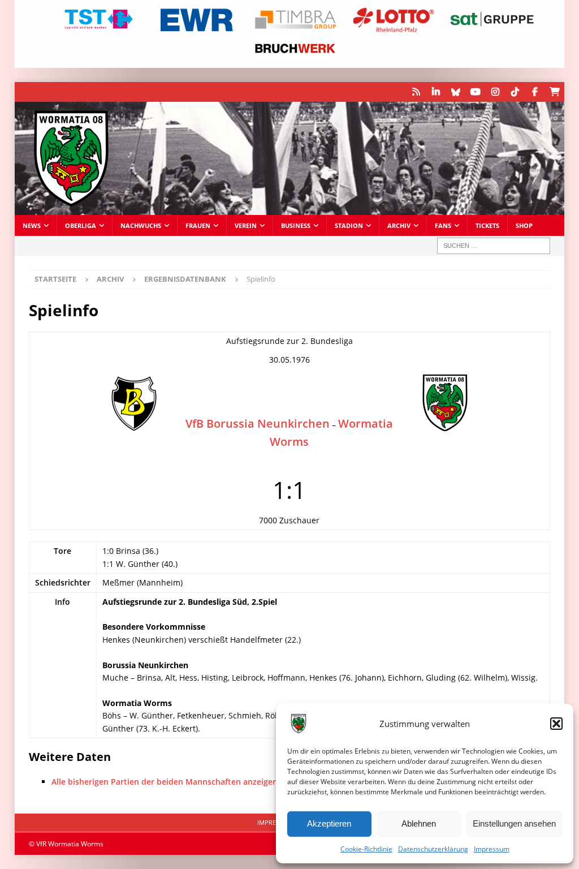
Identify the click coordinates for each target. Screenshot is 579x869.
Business (295, 225)
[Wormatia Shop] (554, 92)
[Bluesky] (455, 92)
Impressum (491, 849)
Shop (524, 225)
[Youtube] (475, 92)
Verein (246, 225)
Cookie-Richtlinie (366, 849)
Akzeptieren (329, 823)
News (32, 225)
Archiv (399, 225)
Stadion (349, 225)
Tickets (487, 225)
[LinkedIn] (436, 92)
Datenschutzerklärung (433, 849)
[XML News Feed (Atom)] (416, 92)
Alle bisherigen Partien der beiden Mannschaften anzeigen (164, 781)
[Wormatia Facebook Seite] (535, 92)
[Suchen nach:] (493, 246)
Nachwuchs (140, 225)
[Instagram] (495, 92)
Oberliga (80, 225)
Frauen (197, 225)
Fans (443, 225)
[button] (556, 723)
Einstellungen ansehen (514, 823)
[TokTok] (515, 92)
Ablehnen (418, 823)
